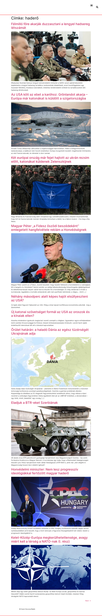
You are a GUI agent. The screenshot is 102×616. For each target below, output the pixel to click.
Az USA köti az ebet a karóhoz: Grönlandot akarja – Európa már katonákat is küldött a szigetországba (49, 96)
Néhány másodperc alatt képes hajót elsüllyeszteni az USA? (49, 298)
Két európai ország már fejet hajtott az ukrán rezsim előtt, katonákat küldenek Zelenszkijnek (50, 159)
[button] (91, 5)
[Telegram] (93, 610)
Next (88, 601)
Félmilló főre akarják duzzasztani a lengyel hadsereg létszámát (50, 26)
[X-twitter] (97, 610)
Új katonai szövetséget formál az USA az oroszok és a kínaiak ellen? (50, 314)
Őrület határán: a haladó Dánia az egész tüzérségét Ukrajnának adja (50, 331)
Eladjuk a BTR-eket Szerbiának (34, 403)
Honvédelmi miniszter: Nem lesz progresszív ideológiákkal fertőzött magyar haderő (44, 471)
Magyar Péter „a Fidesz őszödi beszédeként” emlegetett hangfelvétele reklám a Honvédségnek (49, 228)
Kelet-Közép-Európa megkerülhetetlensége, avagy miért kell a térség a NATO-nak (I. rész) (49, 539)
